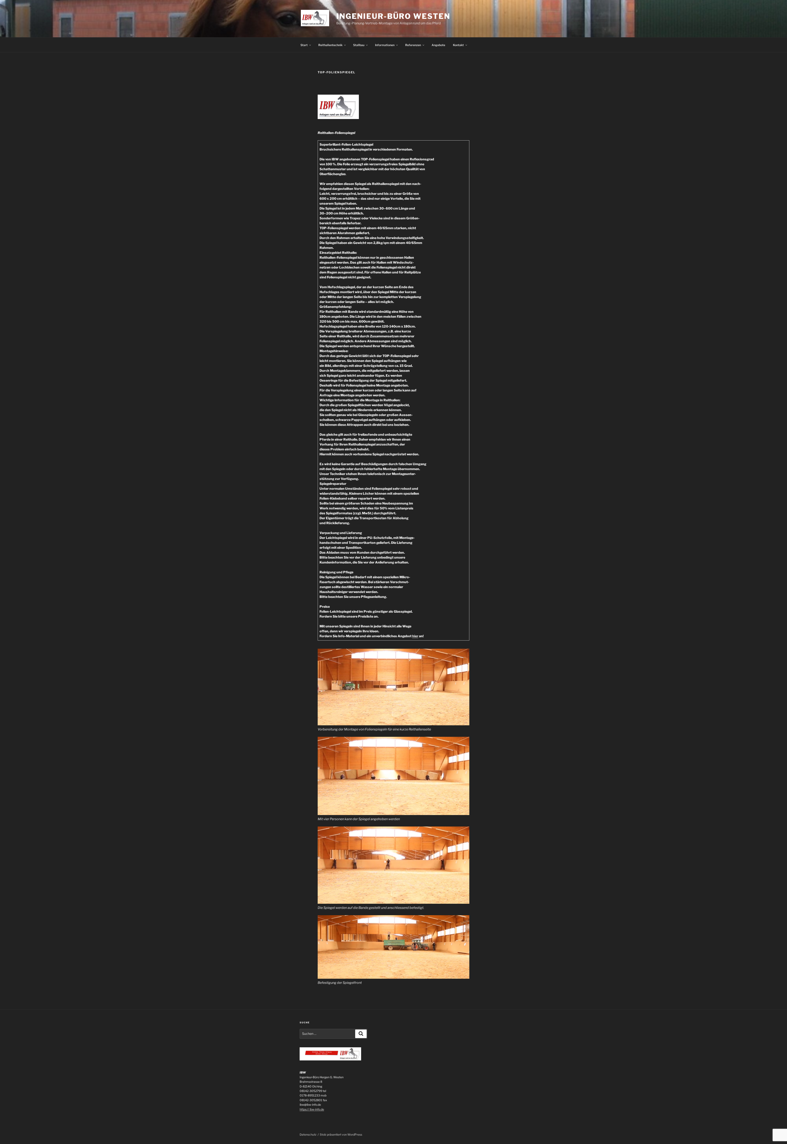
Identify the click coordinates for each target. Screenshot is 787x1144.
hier (415, 636)
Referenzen (413, 45)
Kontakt (458, 45)
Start (304, 45)
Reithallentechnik (330, 45)
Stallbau (358, 45)
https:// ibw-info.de (312, 1109)
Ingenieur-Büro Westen (393, 16)
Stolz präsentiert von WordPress (341, 1134)
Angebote (438, 45)
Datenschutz (308, 1134)
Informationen (385, 45)
